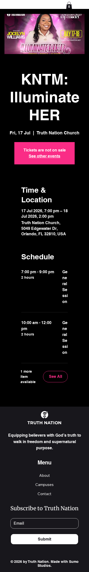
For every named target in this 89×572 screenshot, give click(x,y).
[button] (69, 5)
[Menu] (80, 5)
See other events (44, 156)
